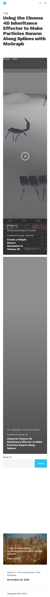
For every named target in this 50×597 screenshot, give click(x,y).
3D (8, 429)
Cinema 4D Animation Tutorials (21, 230)
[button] (45, 3)
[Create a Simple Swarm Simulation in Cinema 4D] (25, 156)
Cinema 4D (12, 225)
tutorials (30, 235)
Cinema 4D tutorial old (17, 434)
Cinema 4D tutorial (15, 235)
